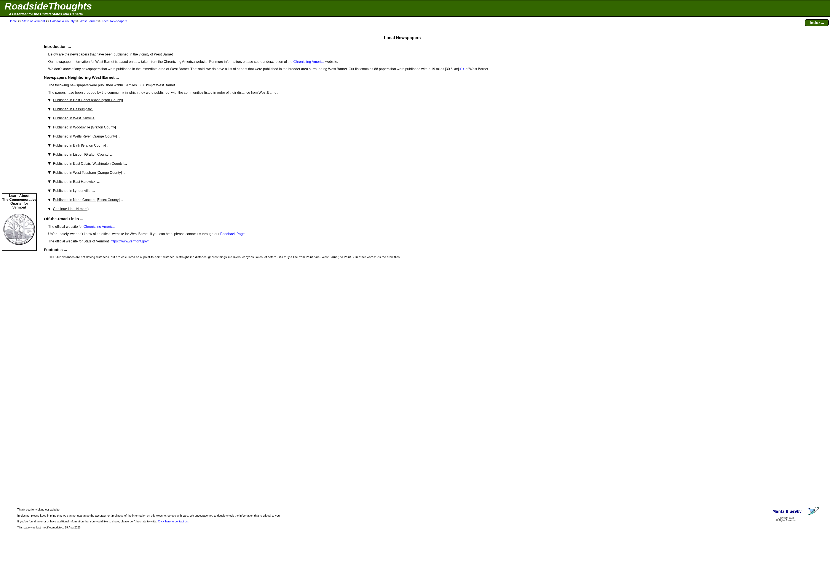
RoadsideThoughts (48, 6)
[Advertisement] (19, 108)
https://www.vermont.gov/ (129, 241)
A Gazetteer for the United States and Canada (46, 14)
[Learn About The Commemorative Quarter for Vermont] (19, 248)
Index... (817, 22)
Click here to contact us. (173, 521)
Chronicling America (308, 61)
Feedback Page (232, 234)
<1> (462, 69)
